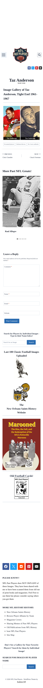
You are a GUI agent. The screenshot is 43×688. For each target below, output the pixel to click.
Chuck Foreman (35, 155)
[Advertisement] (21, 23)
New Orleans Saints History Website (21, 408)
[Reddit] (21, 566)
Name (6, 294)
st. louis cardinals (33, 144)
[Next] (36, 207)
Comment (8, 267)
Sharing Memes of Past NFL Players (22, 623)
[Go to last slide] (7, 207)
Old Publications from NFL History (22, 627)
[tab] (17, 238)
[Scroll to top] (12, 681)
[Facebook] (29, 68)
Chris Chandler (8, 155)
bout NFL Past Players (16, 631)
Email (6, 303)
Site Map (10, 635)
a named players (9, 144)
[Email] (40, 68)
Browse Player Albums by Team (20, 616)
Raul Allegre (10, 231)
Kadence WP (21, 682)
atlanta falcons (20, 144)
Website (6, 313)
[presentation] (21, 201)
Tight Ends (21, 83)
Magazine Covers (14, 619)
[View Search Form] (39, 55)
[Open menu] (4, 55)
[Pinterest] (36, 68)
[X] (32, 68)
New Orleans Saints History (18, 612)
